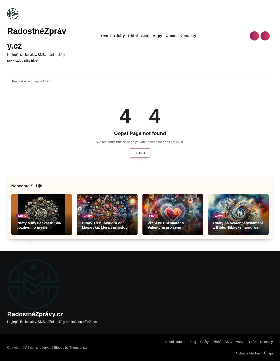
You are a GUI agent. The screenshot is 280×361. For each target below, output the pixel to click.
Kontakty (188, 36)
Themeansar (78, 347)
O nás (171, 36)
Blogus (59, 347)
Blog (192, 342)
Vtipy (157, 36)
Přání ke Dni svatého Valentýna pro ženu (166, 225)
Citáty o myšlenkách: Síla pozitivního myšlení (38, 225)
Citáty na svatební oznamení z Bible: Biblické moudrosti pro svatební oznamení (238, 227)
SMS (145, 36)
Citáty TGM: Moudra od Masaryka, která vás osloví (105, 225)
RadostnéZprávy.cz (35, 314)
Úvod (106, 36)
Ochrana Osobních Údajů (254, 353)
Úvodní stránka (174, 342)
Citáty (119, 36)
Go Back (140, 153)
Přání (133, 36)
